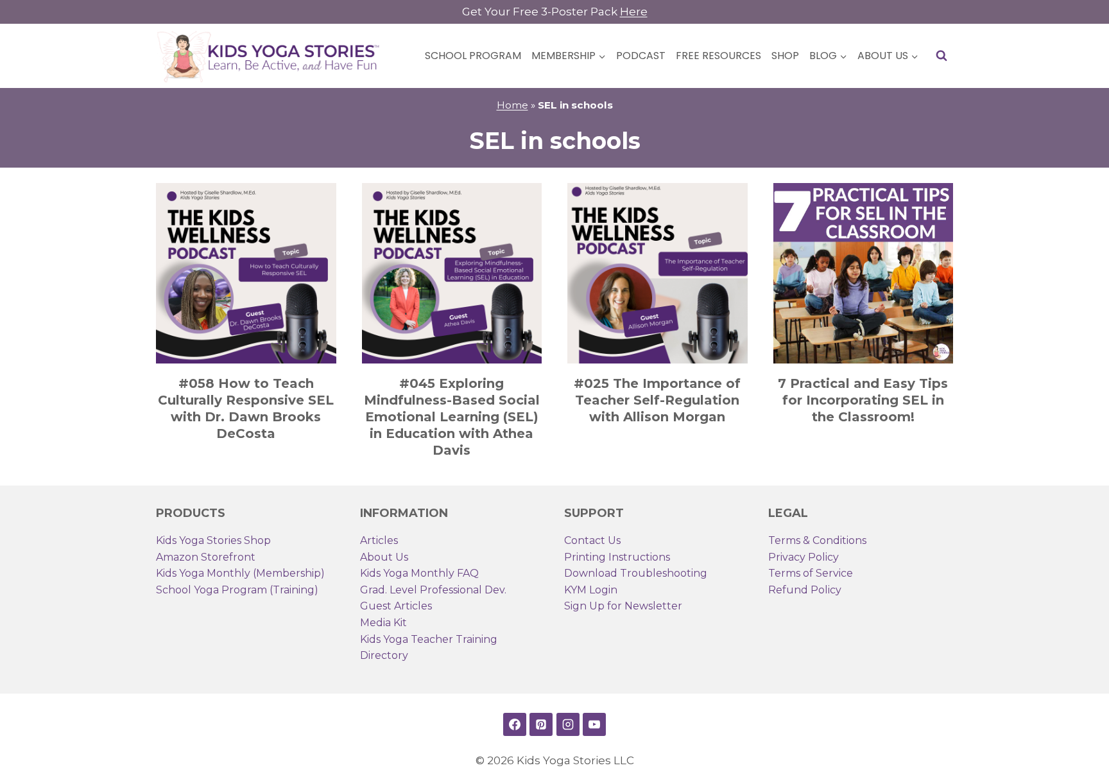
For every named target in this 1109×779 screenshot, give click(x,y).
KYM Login (590, 590)
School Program (473, 55)
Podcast (641, 55)
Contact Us (592, 540)
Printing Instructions (617, 557)
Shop (785, 55)
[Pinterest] (541, 724)
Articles (379, 540)
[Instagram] (568, 724)
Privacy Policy (803, 557)
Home (512, 105)
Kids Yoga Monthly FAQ (419, 573)
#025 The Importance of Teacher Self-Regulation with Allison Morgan (657, 400)
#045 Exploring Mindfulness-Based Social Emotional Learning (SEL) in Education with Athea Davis (452, 417)
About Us (384, 557)
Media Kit (383, 623)
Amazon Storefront (205, 557)
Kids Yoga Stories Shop (213, 540)
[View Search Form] (941, 55)
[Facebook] (514, 724)
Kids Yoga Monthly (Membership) (240, 573)
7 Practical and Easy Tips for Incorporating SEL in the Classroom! (863, 400)
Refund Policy (804, 590)
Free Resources (718, 55)
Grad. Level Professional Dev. (433, 590)
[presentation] (246, 273)
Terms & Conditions (817, 540)
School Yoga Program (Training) (237, 590)
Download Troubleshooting (635, 573)
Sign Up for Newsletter (623, 606)
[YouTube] (594, 724)
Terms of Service (810, 573)
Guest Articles (396, 606)
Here (634, 11)
